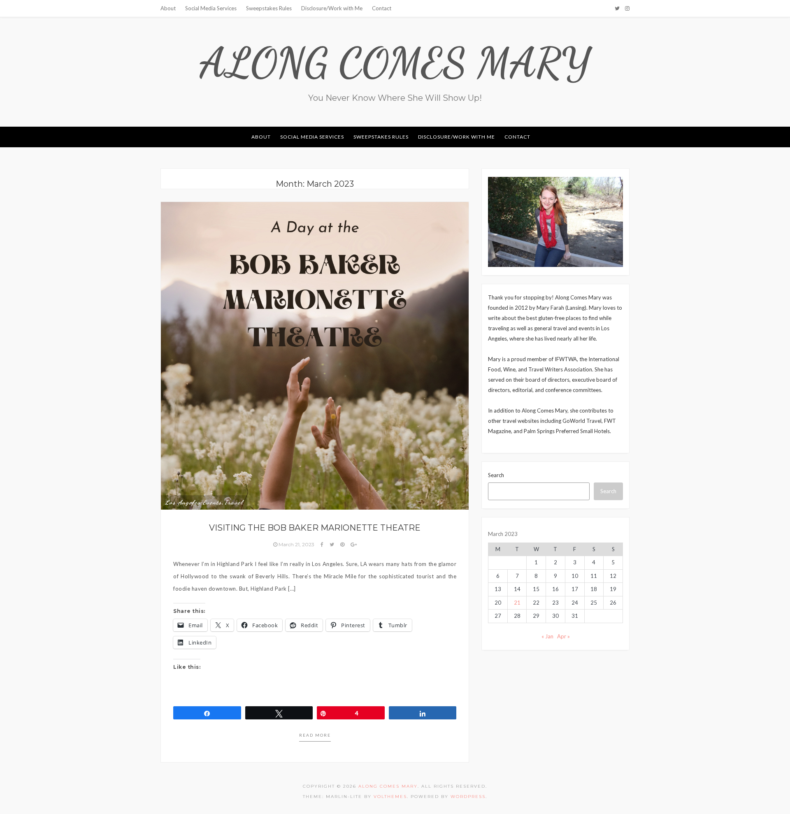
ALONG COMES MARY (395, 62)
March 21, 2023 (296, 544)
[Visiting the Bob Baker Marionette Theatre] (315, 355)
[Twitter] (617, 8)
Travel (233, 502)
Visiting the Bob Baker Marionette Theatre (315, 528)
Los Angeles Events (193, 502)
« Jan (547, 636)
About (168, 8)
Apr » (563, 636)
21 (517, 602)
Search (496, 475)
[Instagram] (627, 8)
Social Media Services (211, 8)
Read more (315, 735)
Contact (381, 8)
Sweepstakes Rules (269, 8)
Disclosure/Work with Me (331, 8)
